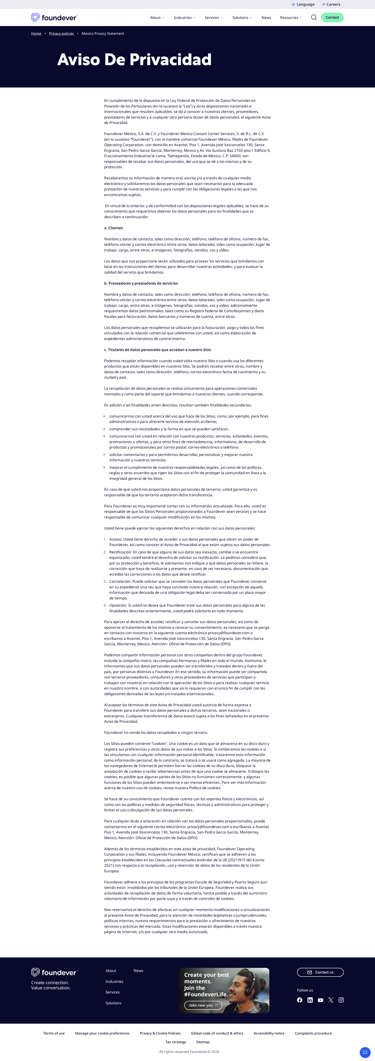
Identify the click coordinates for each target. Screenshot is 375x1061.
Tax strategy (176, 1042)
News (266, 17)
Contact (332, 17)
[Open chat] (365, 1052)
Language (306, 4)
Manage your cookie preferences (102, 1033)
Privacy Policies (61, 33)
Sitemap (203, 1042)
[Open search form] (314, 17)
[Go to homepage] (54, 17)
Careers (333, 4)
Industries (183, 17)
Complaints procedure (313, 1033)
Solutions (240, 17)
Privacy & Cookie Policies (160, 1033)
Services (212, 17)
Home (36, 33)
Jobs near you (201, 1005)
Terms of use (54, 1033)
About (155, 17)
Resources (289, 17)
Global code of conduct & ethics (217, 1033)
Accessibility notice (269, 1033)
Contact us (324, 972)
